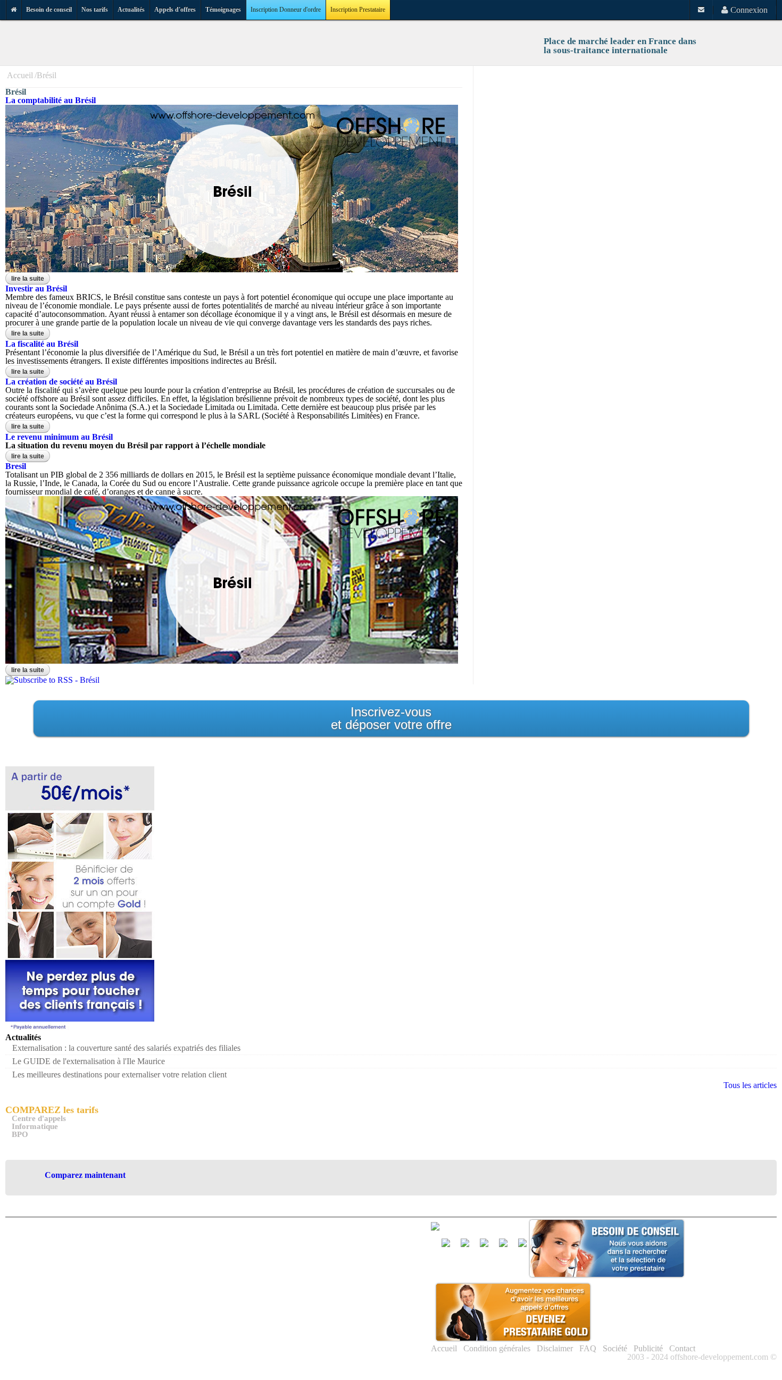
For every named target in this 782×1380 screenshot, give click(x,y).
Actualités (131, 9)
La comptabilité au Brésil (50, 100)
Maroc (279, 1324)
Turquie (282, 1364)
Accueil (20, 75)
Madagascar (376, 1311)
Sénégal (282, 1351)
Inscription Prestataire (357, 9)
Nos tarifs (94, 9)
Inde (276, 1311)
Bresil (15, 466)
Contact (682, 1348)
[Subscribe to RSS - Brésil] (52, 679)
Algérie (281, 1244)
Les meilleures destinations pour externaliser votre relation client (119, 1074)
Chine (279, 1284)
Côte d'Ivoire (378, 1284)
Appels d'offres (175, 9)
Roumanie (373, 1337)
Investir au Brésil (36, 288)
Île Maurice (375, 1297)
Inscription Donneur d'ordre (286, 9)
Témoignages (223, 9)
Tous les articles (750, 1085)
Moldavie (372, 1324)
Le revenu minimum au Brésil (59, 436)
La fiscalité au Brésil (41, 343)
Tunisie (368, 1351)
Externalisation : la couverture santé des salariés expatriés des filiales (126, 1047)
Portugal (283, 1337)
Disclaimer (555, 1348)
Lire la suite (30, 278)
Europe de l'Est (294, 1297)
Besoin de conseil (49, 9)
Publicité (648, 1348)
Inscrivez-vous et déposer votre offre (391, 718)
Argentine (373, 1244)
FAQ (587, 1348)
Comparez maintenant (85, 1175)
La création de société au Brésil (61, 381)
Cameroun (374, 1271)
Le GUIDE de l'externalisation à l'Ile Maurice (88, 1061)
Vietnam (370, 1364)
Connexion (748, 10)
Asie (276, 1257)
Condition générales (496, 1348)
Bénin (366, 1257)
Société (615, 1348)
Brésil (46, 75)
